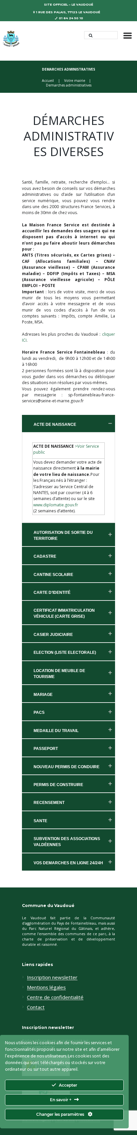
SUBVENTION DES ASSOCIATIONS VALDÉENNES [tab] (67, 841)
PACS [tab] (39, 712)
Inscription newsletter (52, 977)
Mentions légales (46, 987)
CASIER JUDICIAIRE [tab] (53, 634)
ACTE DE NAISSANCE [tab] (55, 424)
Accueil (48, 80)
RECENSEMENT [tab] (49, 802)
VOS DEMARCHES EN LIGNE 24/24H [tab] (68, 863)
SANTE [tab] (40, 821)
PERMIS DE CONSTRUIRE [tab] (58, 784)
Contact (36, 1007)
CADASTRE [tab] (45, 556)
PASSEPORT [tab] (46, 748)
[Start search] (89, 35)
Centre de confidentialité (55, 997)
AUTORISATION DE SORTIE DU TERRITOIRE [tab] (63, 535)
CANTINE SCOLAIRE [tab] (53, 574)
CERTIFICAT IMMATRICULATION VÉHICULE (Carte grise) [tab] (64, 613)
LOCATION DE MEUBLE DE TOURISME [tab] (59, 673)
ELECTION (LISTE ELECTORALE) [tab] (65, 652)
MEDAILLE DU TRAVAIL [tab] (56, 730)
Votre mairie (74, 80)
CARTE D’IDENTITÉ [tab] (52, 592)
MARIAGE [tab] (43, 694)
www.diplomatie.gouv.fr (55, 505)
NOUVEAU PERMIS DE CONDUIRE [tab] (66, 767)
